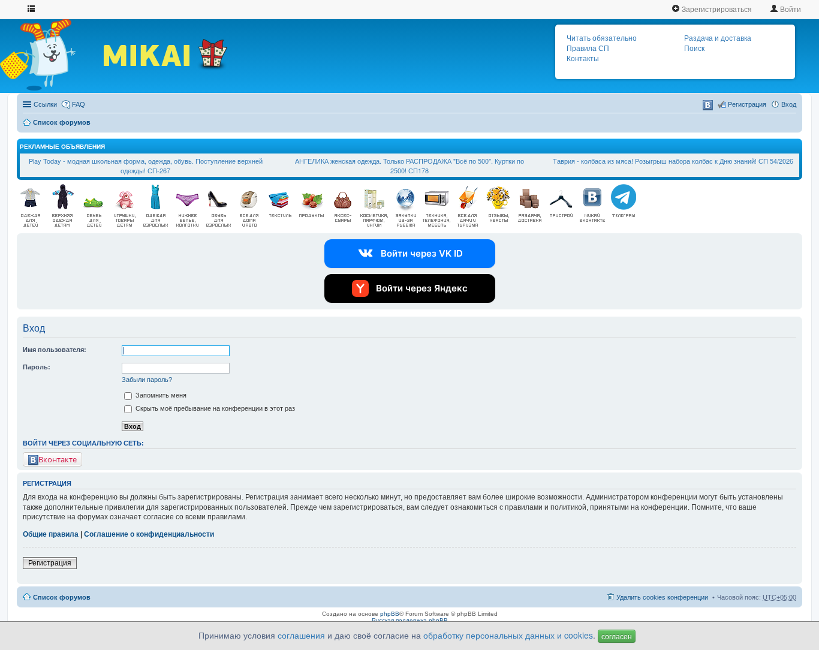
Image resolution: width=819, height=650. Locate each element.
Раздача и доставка (717, 38)
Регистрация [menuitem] (747, 104)
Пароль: (36, 367)
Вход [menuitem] (788, 104)
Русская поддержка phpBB (410, 620)
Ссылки (45, 104)
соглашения (301, 635)
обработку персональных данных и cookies (508, 635)
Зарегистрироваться (716, 9)
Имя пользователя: (54, 349)
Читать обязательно (602, 38)
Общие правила (51, 534)
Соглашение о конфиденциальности (149, 534)
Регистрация (49, 563)
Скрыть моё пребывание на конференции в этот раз (214, 408)
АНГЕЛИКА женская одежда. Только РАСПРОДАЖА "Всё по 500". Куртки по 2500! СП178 (409, 165)
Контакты (583, 59)
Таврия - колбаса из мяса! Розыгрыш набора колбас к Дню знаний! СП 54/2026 (673, 160)
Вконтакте (57, 459)
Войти (789, 9)
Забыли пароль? (147, 379)
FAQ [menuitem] (78, 104)
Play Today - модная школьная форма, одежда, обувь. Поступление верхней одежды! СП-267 (146, 165)
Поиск (694, 48)
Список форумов (62, 122)
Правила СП (588, 48)
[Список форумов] (51, 55)
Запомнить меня (160, 395)
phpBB (389, 613)
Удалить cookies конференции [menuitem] (662, 597)
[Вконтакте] (708, 105)
